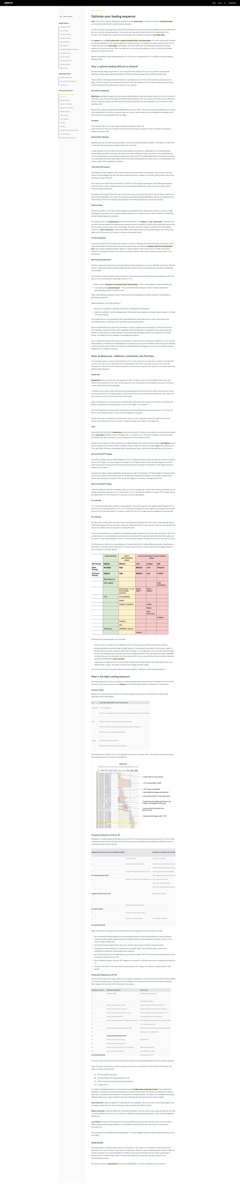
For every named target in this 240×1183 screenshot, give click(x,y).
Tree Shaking (64, 119)
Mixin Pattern (64, 45)
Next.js (122, 684)
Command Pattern (65, 60)
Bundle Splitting (65, 111)
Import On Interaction (66, 108)
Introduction (64, 85)
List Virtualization (65, 134)
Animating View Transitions (68, 81)
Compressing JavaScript (67, 138)
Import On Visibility (66, 104)
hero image (113, 46)
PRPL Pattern (64, 115)
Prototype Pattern (65, 34)
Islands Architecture (66, 77)
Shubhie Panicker (166, 21)
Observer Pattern (65, 38)
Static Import (64, 68)
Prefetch (62, 126)
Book (214, 3)
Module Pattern (65, 42)
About (220, 3)
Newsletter (232, 3)
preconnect (100, 435)
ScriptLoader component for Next (146, 1089)
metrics (97, 40)
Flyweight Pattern (65, 53)
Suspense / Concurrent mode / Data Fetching (121, 284)
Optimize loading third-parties (69, 130)
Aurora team (138, 21)
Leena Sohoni (112, 1164)
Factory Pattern (65, 57)
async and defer (118, 659)
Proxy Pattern (64, 30)
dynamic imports (114, 288)
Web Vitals (95, 96)
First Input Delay (144, 40)
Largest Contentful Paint (129, 40)
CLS (157, 446)
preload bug (113, 222)
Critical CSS (95, 380)
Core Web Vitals (159, 35)
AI (224, 3)
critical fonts (117, 432)
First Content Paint (112, 40)
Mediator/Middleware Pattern (69, 49)
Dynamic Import (65, 100)
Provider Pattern (65, 64)
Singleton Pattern (65, 27)
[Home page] (8, 3)
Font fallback (165, 443)
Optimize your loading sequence (67, 95)
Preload (62, 123)
